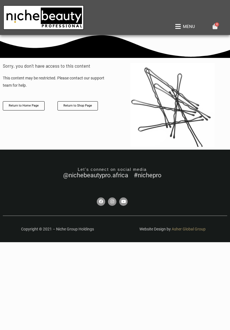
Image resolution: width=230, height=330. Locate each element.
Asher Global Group (189, 229)
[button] (184, 26)
